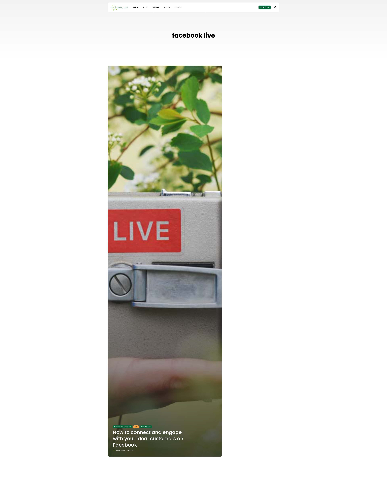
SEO (136, 427)
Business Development (122, 427)
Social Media (146, 427)
